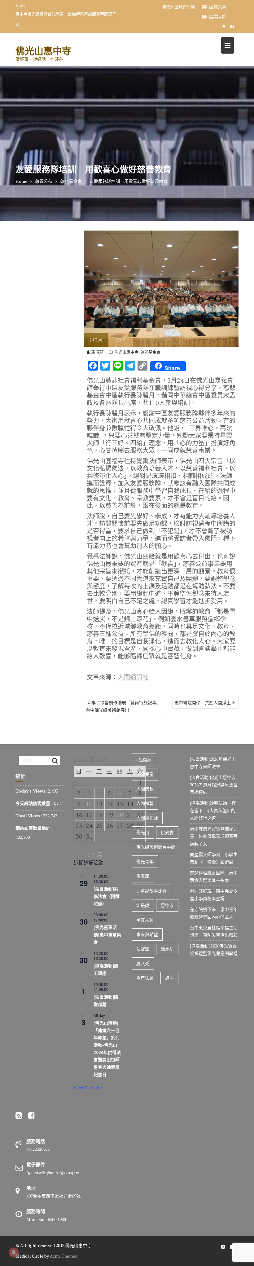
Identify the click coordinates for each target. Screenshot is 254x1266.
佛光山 (142, 832)
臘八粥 (142, 963)
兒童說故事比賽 (151, 891)
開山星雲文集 (214, 6)
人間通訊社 (133, 677)
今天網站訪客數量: (34, 803)
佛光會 (167, 832)
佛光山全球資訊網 (179, 6)
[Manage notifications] (14, 1252)
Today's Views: (31, 791)
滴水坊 (167, 949)
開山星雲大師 (214, 16)
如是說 (142, 905)
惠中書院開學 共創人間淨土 (202, 703)
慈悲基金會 (150, 352)
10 (89, 804)
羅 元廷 (97, 352)
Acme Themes (63, 1256)
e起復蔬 (143, 760)
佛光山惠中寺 (43, 51)
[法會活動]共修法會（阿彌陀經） (107, 896)
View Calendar (88, 1087)
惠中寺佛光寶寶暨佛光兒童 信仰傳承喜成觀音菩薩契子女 (65, 19)
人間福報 (145, 803)
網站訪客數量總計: (34, 828)
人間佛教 (145, 789)
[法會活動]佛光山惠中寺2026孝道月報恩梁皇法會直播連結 (214, 784)
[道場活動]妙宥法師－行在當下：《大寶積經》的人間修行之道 (213, 810)
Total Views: (29, 816)
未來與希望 (147, 934)
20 (119, 815)
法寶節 (142, 949)
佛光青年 (145, 861)
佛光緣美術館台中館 (155, 847)
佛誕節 (142, 876)
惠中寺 (167, 905)
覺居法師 (145, 978)
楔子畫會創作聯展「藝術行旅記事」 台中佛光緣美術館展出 (123, 706)
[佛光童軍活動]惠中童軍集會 (107, 935)
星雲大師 (145, 920)
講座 (169, 978)
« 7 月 (95, 855)
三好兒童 (145, 774)
